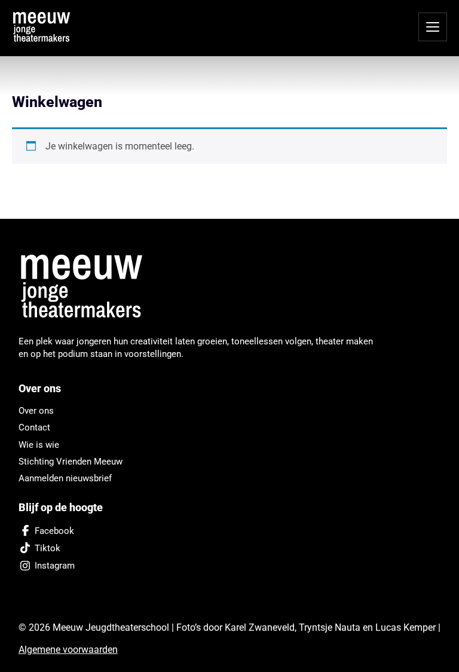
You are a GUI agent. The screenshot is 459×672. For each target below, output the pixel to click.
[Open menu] (432, 27)
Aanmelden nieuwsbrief (65, 478)
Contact (34, 427)
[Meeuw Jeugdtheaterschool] (88, 287)
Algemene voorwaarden (68, 649)
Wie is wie (39, 444)
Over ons (36, 410)
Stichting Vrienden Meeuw (71, 461)
